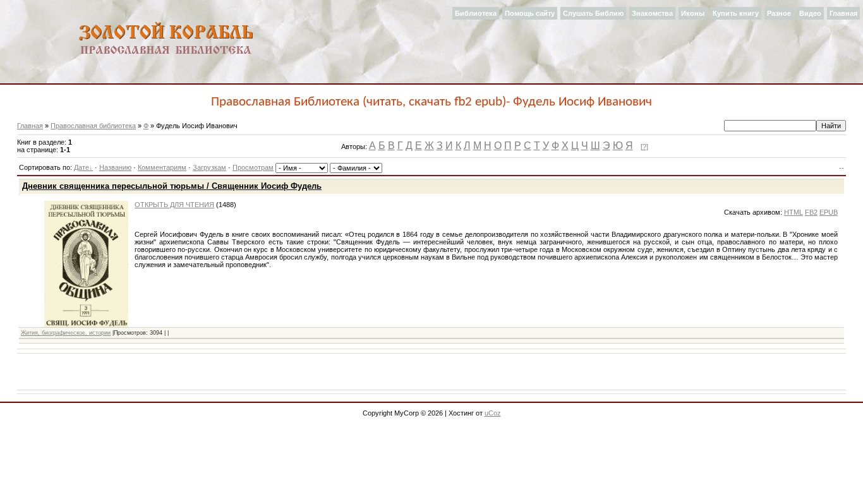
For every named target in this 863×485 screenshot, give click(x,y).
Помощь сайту (530, 13)
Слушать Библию (593, 13)
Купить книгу (736, 13)
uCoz (493, 413)
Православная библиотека (93, 125)
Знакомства (652, 13)
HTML (793, 212)
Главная (843, 13)
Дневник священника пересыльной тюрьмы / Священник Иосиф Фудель (172, 186)
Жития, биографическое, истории (66, 333)
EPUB (828, 212)
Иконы (692, 13)
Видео (810, 13)
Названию (115, 167)
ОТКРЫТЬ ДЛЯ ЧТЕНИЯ (174, 204)
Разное (779, 13)
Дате (81, 167)
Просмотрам (253, 167)
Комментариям (162, 167)
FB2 (811, 212)
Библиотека (476, 13)
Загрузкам (209, 167)
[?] (644, 146)
